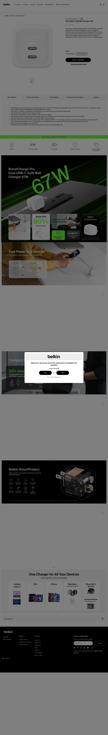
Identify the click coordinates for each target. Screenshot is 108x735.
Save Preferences (55, 377)
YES (45, 373)
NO (63, 373)
